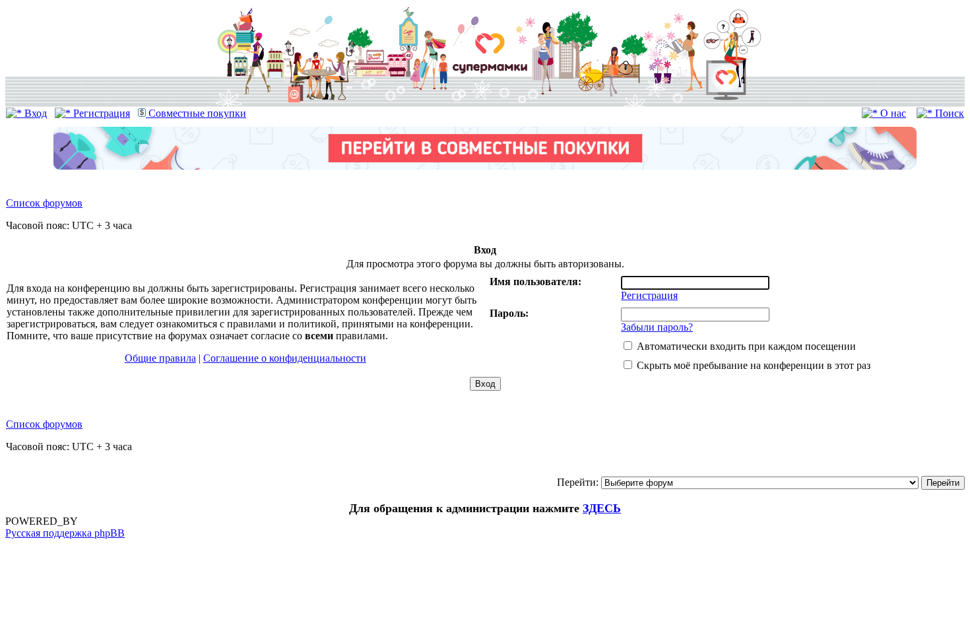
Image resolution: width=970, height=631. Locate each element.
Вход (34, 113)
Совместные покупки (196, 113)
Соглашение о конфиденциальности (284, 358)
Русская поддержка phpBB (65, 533)
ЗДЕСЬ (602, 508)
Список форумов (44, 203)
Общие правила (160, 358)
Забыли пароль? (657, 327)
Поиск (948, 113)
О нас (892, 113)
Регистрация (100, 113)
